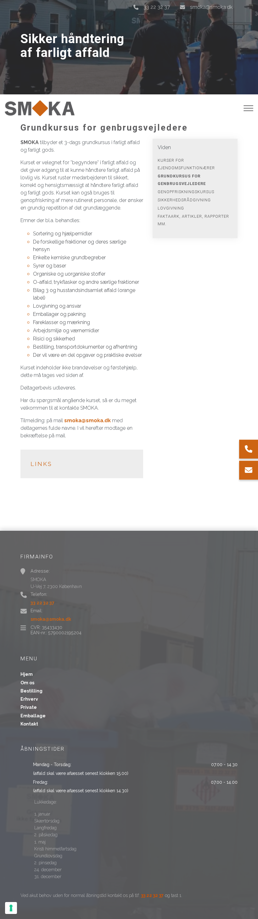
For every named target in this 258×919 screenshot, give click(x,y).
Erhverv (29, 699)
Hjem (26, 674)
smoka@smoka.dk (211, 7)
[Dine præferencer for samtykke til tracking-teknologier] (11, 908)
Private (28, 707)
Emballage (33, 716)
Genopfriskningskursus (186, 191)
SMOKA (29, 142)
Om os (27, 683)
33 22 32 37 (156, 7)
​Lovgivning (171, 208)
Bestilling (31, 691)
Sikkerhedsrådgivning (184, 200)
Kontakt (29, 724)
